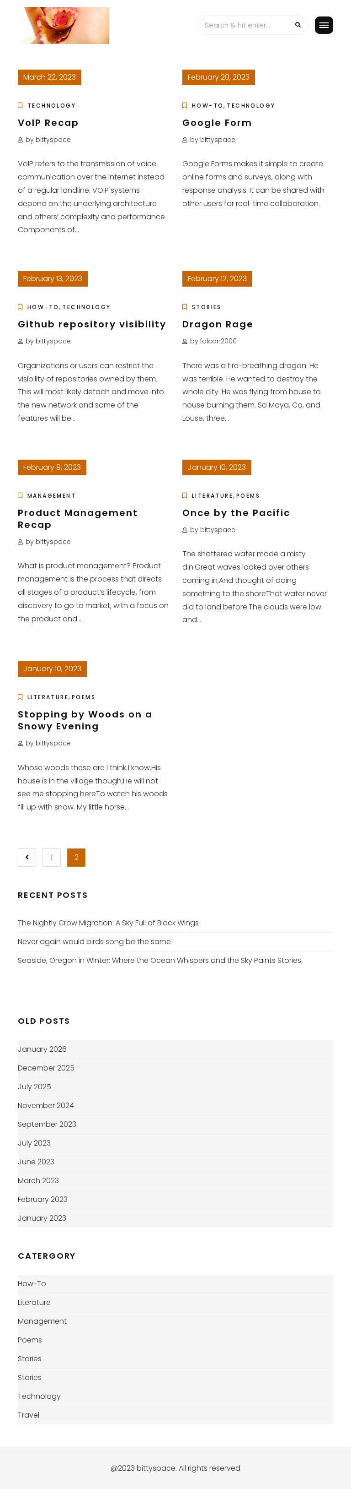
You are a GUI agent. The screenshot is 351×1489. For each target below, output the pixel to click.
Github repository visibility (92, 324)
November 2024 (46, 1105)
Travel (28, 1415)
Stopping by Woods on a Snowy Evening (85, 720)
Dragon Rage (218, 324)
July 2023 (34, 1143)
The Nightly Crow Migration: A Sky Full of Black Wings (108, 923)
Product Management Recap (78, 518)
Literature (212, 496)
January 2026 (42, 1049)
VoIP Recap (48, 122)
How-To (207, 105)
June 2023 (36, 1162)
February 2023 (43, 1199)
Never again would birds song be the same (94, 941)
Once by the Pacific (236, 512)
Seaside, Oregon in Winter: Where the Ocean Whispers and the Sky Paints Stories (159, 960)
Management (51, 496)
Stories (207, 307)
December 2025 (46, 1068)
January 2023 (42, 1218)
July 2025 (34, 1086)
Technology (51, 105)
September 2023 (47, 1124)
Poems (248, 496)
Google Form (217, 122)
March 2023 (38, 1180)
